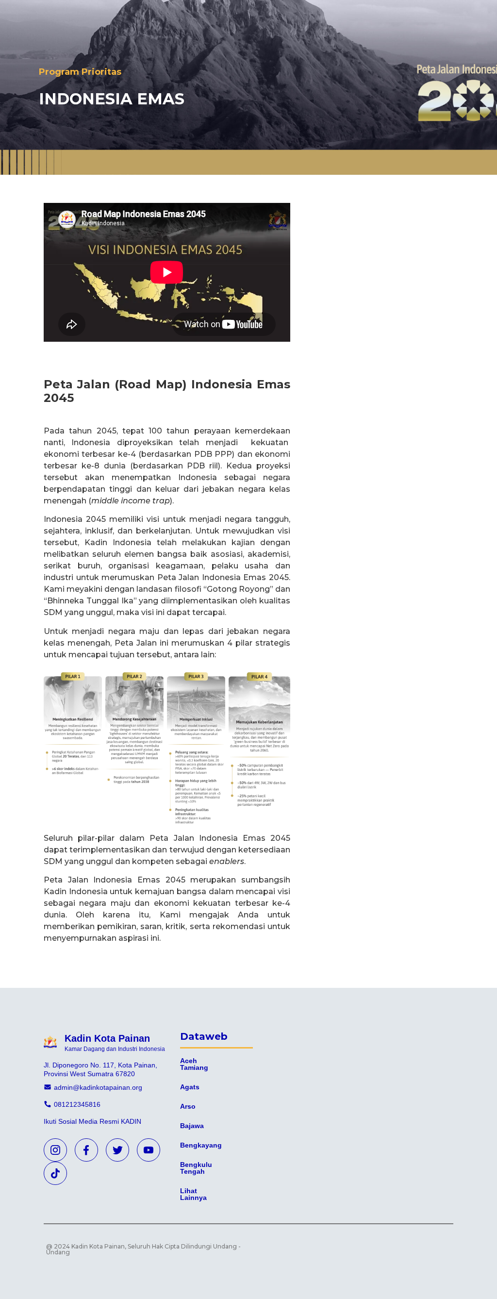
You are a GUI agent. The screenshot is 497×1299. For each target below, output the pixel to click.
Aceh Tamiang (194, 1064)
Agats (189, 1087)
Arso (188, 1106)
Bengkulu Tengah (196, 1168)
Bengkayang (201, 1145)
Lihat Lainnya (193, 1194)
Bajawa (192, 1126)
